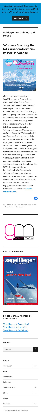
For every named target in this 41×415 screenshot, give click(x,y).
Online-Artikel (9, 387)
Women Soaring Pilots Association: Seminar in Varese (19, 49)
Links (5, 398)
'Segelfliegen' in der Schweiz (15, 330)
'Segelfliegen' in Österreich (15, 327)
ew (4, 204)
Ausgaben (7, 366)
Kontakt (6, 404)
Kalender (7, 382)
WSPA (34, 204)
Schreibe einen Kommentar (15, 207)
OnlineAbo (7, 377)
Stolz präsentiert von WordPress (16, 411)
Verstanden (20, 18)
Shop (5, 393)
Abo (5, 371)
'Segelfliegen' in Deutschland (16, 324)
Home (6, 360)
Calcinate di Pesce (24, 204)
